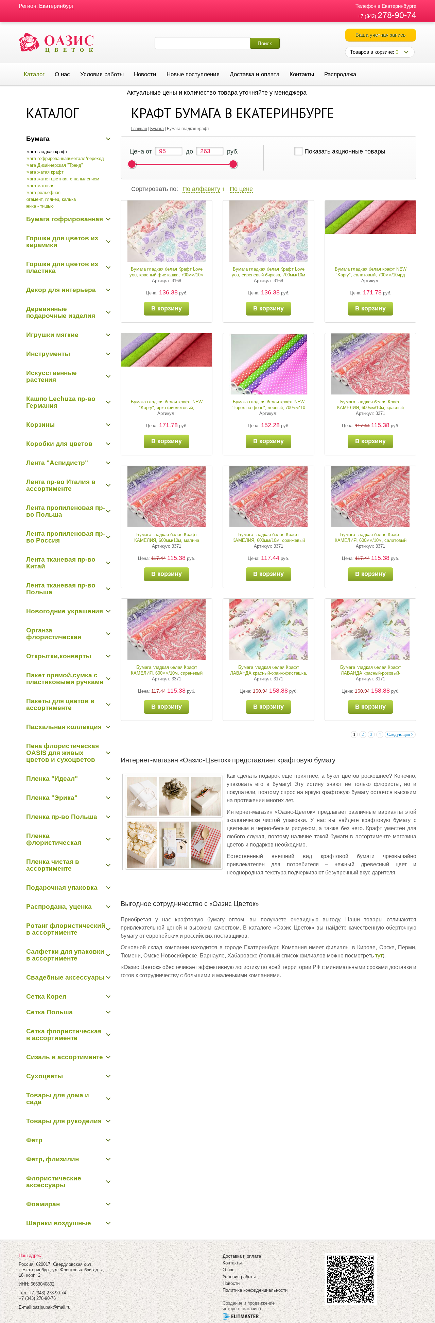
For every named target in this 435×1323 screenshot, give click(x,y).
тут (379, 955)
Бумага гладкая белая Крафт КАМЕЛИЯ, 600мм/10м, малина (166, 537)
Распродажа (340, 74)
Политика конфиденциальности (255, 1290)
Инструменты (48, 353)
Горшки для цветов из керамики (62, 241)
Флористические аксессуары (53, 1182)
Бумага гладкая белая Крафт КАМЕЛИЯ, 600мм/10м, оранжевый (268, 537)
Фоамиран (43, 1204)
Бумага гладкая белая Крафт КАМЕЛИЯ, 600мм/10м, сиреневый (167, 670)
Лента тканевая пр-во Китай (60, 563)
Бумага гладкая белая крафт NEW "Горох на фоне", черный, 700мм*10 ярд (268, 407)
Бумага (38, 138)
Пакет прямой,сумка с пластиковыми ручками (65, 678)
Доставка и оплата (254, 74)
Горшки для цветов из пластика (62, 267)
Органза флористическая (53, 634)
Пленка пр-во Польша (61, 816)
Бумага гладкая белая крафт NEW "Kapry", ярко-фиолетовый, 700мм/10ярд (167, 407)
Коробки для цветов (59, 443)
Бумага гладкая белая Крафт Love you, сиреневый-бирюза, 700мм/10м (268, 272)
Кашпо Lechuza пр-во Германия (60, 402)
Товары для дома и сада (57, 1099)
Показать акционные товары (344, 151)
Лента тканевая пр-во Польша (60, 589)
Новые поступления (193, 74)
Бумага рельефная (40, 192)
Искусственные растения (51, 376)
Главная (139, 128)
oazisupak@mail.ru (51, 1307)
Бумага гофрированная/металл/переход (62, 158)
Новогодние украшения (64, 611)
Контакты (302, 74)
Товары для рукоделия (64, 1121)
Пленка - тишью (37, 206)
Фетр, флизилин (52, 1159)
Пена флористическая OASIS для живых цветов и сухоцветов (62, 752)
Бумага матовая (37, 185)
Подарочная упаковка (62, 887)
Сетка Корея (46, 996)
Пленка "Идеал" (52, 778)
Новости (145, 74)
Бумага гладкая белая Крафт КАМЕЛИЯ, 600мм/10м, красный (370, 404)
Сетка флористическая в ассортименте (64, 1035)
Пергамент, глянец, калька (48, 199)
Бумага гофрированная (64, 219)
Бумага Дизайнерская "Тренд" (52, 165)
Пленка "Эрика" (51, 797)
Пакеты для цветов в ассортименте (60, 704)
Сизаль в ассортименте (64, 1057)
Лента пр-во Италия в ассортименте (60, 485)
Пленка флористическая (53, 839)
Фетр (34, 1140)
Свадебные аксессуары (65, 977)
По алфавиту (201, 188)
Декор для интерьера (61, 289)
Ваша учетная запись (380, 35)
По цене (241, 188)
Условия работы (102, 74)
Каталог (34, 74)
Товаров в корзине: (374, 52)
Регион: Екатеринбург (46, 6)
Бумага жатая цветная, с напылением (60, 178)
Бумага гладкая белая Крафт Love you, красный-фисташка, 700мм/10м (166, 272)
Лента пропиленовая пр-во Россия (65, 537)
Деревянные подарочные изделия (60, 312)
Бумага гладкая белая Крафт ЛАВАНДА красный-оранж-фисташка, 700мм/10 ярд (268, 673)
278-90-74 (397, 15)
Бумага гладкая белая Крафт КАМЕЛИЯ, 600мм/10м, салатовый (370, 537)
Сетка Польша (49, 1012)
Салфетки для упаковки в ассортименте (65, 955)
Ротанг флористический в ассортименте (65, 929)
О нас (62, 74)
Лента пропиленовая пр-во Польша (65, 511)
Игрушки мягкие (52, 334)
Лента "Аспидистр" (57, 462)
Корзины (40, 424)
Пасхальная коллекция (64, 726)
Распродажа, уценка (59, 906)
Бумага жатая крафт (42, 172)
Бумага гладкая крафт (44, 151)
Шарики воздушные (58, 1223)
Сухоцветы (44, 1076)
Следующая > (400, 734)
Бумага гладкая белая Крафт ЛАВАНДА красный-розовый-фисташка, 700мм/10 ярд (370, 673)
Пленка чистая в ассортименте (52, 865)
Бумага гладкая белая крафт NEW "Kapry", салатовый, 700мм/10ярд (370, 272)
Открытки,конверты (58, 656)
